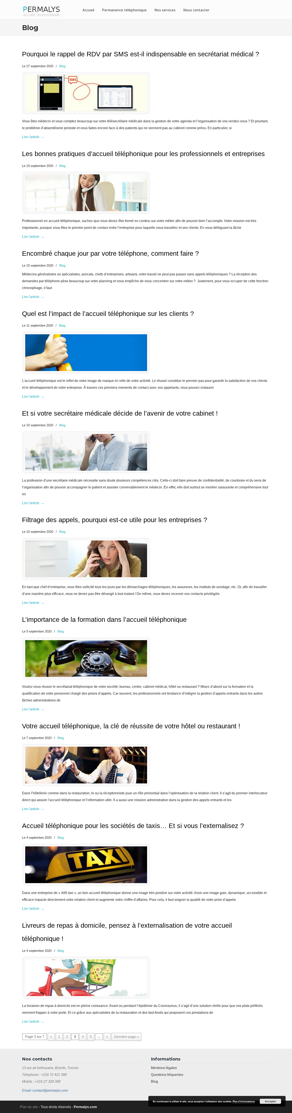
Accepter (270, 1101)
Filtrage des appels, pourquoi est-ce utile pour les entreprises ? (114, 520)
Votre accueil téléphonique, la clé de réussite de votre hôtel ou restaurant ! (131, 726)
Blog (62, 66)
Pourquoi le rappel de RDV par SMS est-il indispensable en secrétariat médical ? (140, 54)
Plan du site (29, 1107)
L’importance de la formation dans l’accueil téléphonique (104, 619)
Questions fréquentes (167, 1074)
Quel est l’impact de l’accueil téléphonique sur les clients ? (108, 313)
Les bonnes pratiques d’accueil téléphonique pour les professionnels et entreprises (143, 154)
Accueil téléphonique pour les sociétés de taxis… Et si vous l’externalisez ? (133, 826)
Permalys (41, 10)
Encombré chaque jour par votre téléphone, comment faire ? (110, 253)
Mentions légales (164, 1068)
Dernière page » (126, 1037)
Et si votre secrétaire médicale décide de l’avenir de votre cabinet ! (120, 413)
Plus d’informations (244, 1101)
